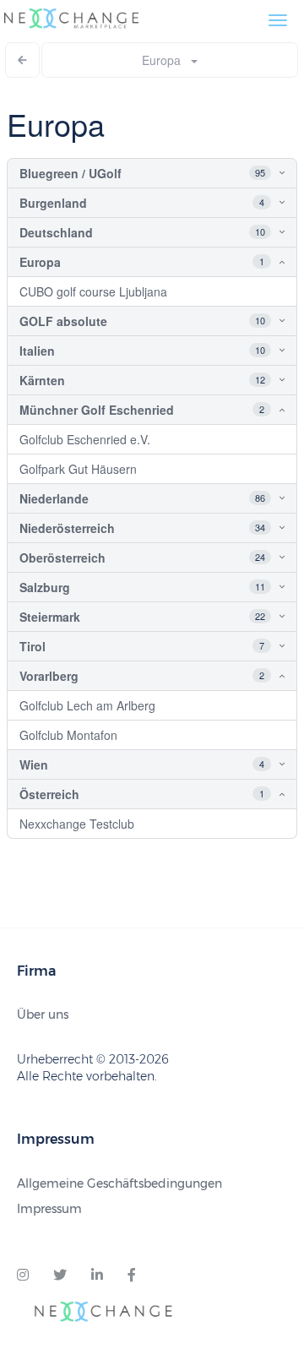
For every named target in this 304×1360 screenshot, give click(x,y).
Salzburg (44, 587)
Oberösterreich (62, 557)
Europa (166, 60)
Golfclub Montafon (68, 734)
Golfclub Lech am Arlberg (87, 705)
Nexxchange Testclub (76, 823)
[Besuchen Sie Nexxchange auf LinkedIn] (97, 1275)
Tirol (32, 646)
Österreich (49, 794)
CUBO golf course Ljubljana (93, 291)
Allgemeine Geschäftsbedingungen (119, 1183)
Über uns (42, 1014)
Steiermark (49, 616)
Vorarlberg (49, 675)
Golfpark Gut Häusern (78, 468)
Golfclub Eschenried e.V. (84, 439)
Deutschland (56, 232)
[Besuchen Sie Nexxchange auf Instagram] (23, 1275)
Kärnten (42, 380)
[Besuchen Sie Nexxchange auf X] (60, 1275)
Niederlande (54, 498)
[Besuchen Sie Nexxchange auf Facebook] (132, 1275)
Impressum (49, 1208)
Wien (33, 764)
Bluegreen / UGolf (70, 173)
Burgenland (53, 202)
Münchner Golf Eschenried (96, 409)
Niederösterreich (67, 528)
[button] (267, 173)
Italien (37, 350)
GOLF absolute (63, 321)
